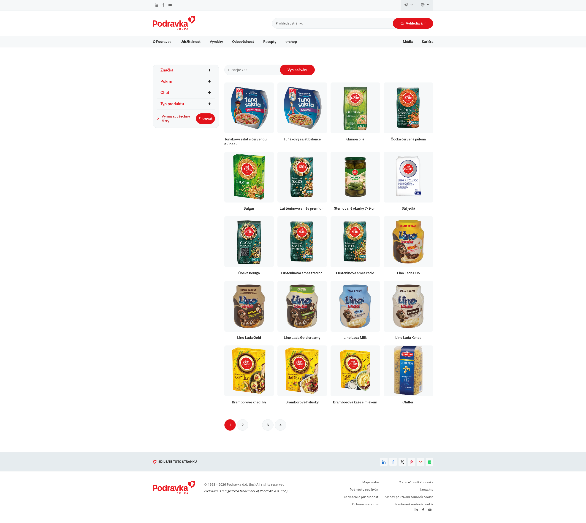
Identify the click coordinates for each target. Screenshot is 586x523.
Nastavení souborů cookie (414, 504)
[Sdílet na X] (402, 462)
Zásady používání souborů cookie (409, 497)
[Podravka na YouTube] (170, 5)
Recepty (269, 42)
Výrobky (216, 42)
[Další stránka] (280, 425)
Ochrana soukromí (365, 504)
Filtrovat (205, 118)
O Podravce (162, 42)
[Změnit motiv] (409, 5)
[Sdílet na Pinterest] (411, 462)
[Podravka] (174, 28)
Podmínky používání (364, 489)
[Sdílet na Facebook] (393, 462)
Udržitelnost (190, 42)
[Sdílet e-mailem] (420, 462)
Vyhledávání (416, 23)
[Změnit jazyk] (425, 5)
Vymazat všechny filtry (176, 119)
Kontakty (426, 489)
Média (408, 42)
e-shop (291, 42)
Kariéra (427, 42)
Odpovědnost (243, 42)
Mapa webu (370, 482)
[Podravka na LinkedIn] (156, 5)
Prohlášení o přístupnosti (360, 497)
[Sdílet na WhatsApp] (429, 462)
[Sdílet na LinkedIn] (384, 462)
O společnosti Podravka (416, 482)
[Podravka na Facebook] (163, 5)
